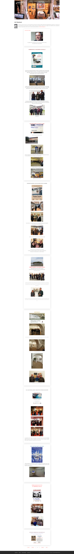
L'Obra (35, 1)
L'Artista (30, 1)
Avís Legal (51, 552)
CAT (48, 0)
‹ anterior (32, 547)
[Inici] (20, 4)
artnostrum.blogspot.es (42, 26)
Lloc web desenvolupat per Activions (56, 552)
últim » (47, 547)
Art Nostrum (41, 1)
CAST (50, 0)
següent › (42, 547)
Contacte (48, 1)
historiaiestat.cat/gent (27, 30)
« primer (28, 547)
